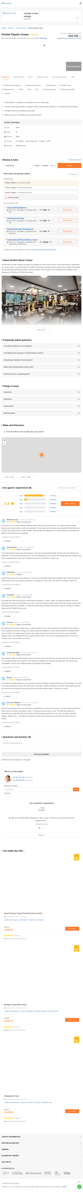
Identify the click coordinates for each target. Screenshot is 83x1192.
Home (4, 28)
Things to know (42, 77)
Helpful (8, 541)
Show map (43, 38)
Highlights (5, 77)
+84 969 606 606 (18, 780)
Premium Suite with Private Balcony (20, 229)
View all (41, 835)
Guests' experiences (59, 77)
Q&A (73, 77)
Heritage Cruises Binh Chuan (15, 1005)
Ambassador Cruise (11, 1096)
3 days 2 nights (26, 477)
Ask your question (41, 754)
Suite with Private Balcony (17, 207)
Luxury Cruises (20, 28)
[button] (39, 827)
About (30, 77)
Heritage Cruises (31, 13)
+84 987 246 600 (18, 777)
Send (76, 789)
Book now (72, 928)
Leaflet (79, 472)
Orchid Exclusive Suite (15, 218)
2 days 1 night (9, 477)
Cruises (10, 28)
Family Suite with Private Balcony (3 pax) (22, 239)
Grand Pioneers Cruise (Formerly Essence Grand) (23, 913)
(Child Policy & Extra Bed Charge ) (43, 250)
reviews (53, 495)
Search (69, 165)
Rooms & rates (18, 77)
